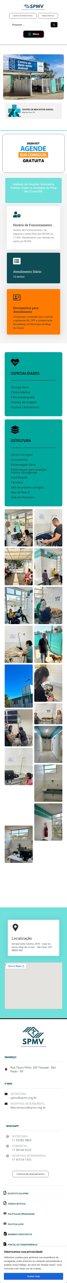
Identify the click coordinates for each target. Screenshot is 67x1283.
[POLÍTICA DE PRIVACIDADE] (5, 1213)
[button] (33, 34)
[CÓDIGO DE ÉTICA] (5, 1203)
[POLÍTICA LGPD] (5, 1223)
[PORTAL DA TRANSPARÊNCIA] (5, 1244)
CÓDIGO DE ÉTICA (17, 1204)
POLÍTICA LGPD (16, 1224)
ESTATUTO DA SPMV (18, 1193)
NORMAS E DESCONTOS (20, 1234)
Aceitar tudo (33, 1276)
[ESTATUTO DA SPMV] (5, 1193)
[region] (33, 1265)
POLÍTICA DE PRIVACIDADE (21, 1214)
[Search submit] (54, 24)
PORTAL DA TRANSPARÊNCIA (22, 1244)
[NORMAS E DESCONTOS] (5, 1233)
